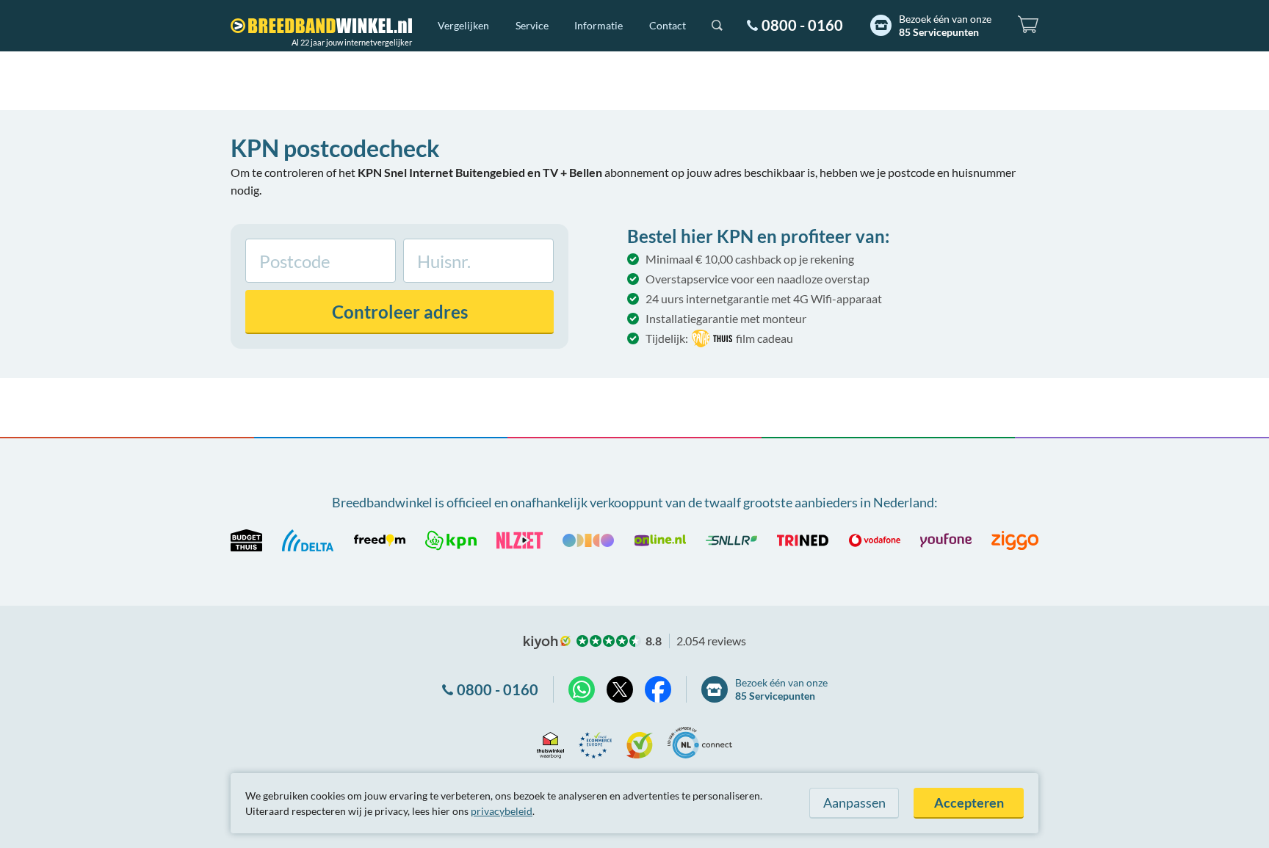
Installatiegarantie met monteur (726, 318)
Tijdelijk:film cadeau (719, 338)
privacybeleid (501, 811)
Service (532, 25)
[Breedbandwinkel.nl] (321, 25)
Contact (667, 25)
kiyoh (547, 642)
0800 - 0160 (802, 25)
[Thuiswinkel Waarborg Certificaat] (550, 742)
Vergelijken (463, 25)
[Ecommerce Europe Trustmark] (595, 742)
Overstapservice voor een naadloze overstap (758, 279)
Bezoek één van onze (945, 25)
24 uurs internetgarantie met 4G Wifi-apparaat (764, 298)
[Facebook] (658, 689)
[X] (620, 689)
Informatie (598, 25)
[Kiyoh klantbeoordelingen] (639, 742)
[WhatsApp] (581, 689)
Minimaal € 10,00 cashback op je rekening (750, 259)
